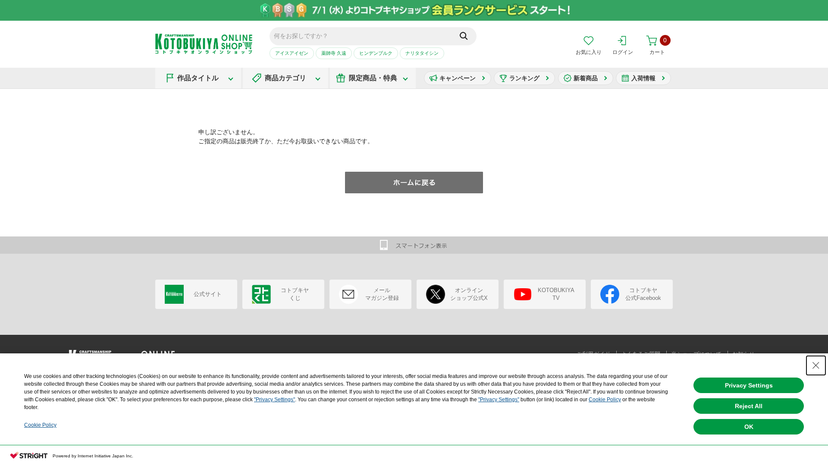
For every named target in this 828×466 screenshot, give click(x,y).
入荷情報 (643, 78)
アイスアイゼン (291, 53)
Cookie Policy (605, 400)
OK (748, 426)
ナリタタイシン (422, 53)
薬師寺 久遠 (333, 53)
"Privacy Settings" (274, 400)
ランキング (524, 78)
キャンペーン (457, 78)
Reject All (748, 406)
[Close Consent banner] (815, 365)
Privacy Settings (749, 385)
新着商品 (586, 78)
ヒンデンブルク (375, 53)
